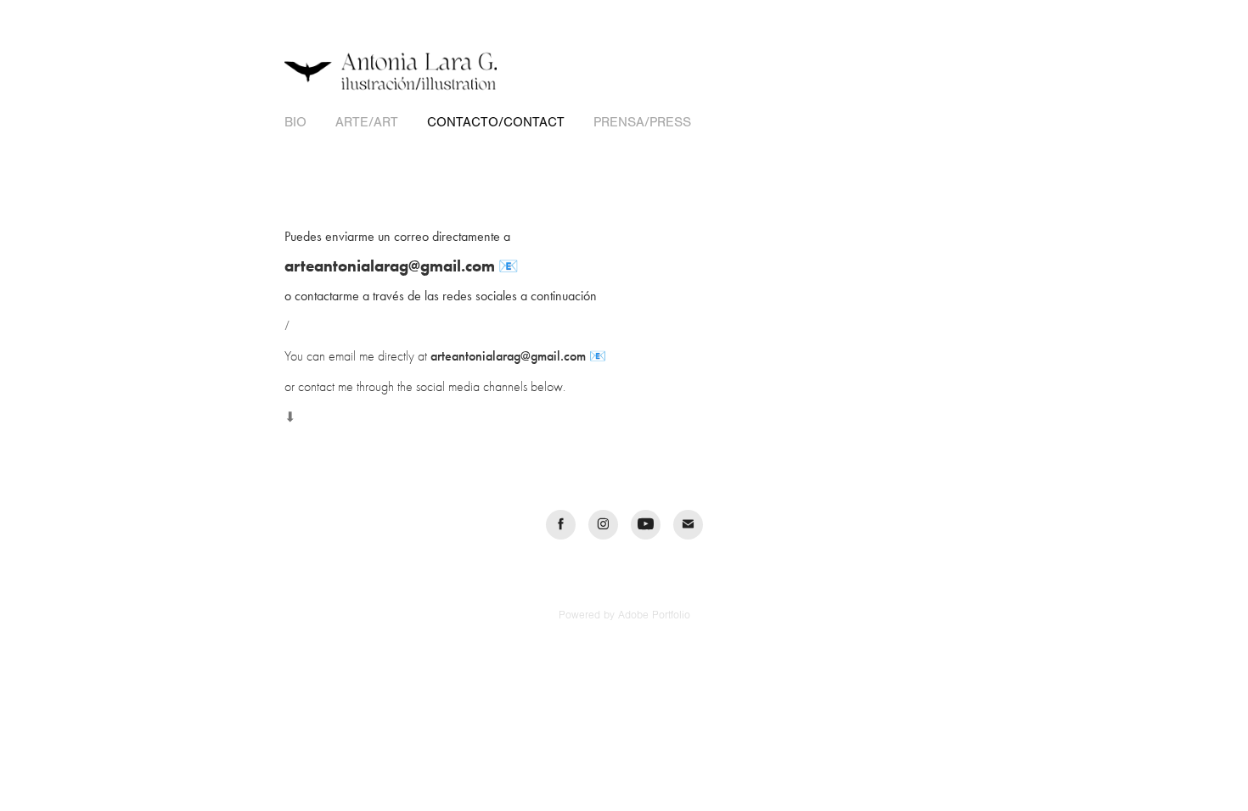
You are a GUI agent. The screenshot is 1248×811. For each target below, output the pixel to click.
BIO (295, 122)
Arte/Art (366, 122)
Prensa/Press (642, 122)
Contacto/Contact (496, 122)
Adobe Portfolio (654, 615)
